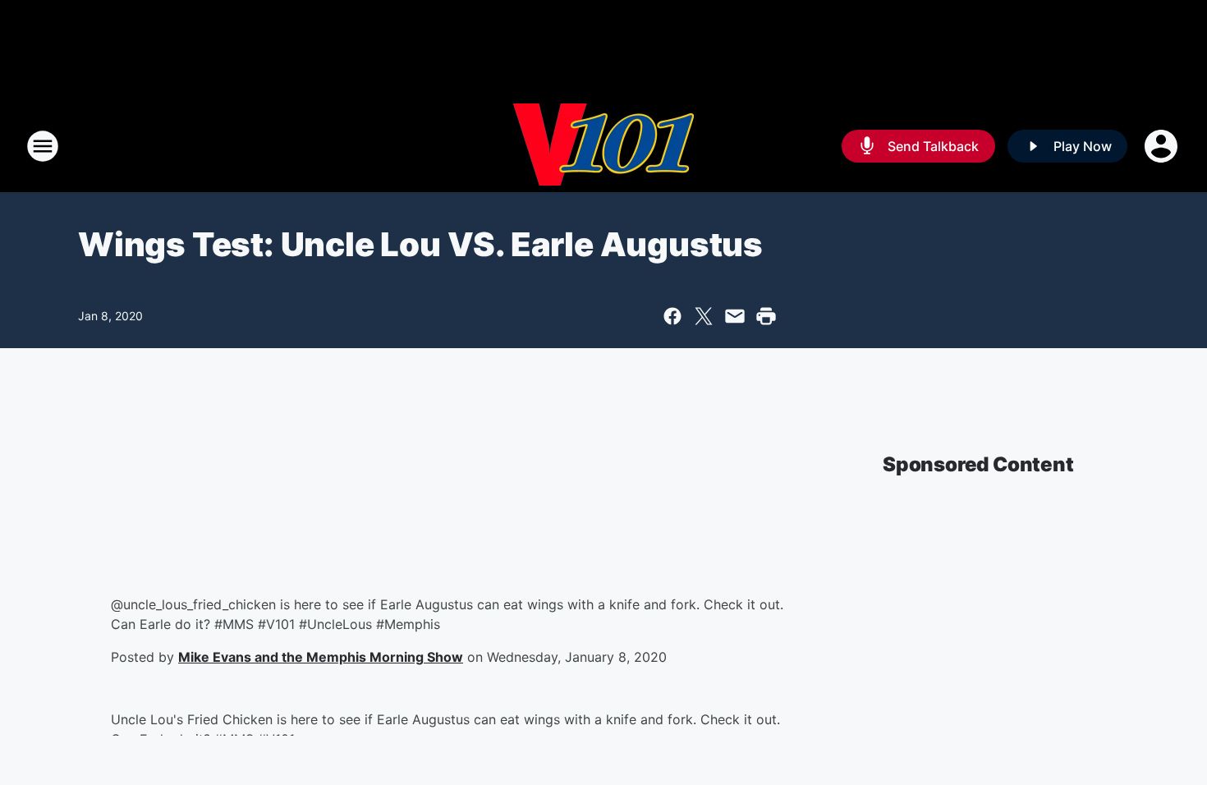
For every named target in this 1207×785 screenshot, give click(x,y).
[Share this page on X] (703, 316)
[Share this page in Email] (734, 316)
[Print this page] (766, 316)
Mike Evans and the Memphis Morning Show (320, 657)
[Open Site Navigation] (42, 146)
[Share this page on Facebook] (672, 316)
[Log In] (1163, 146)
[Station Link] (603, 146)
